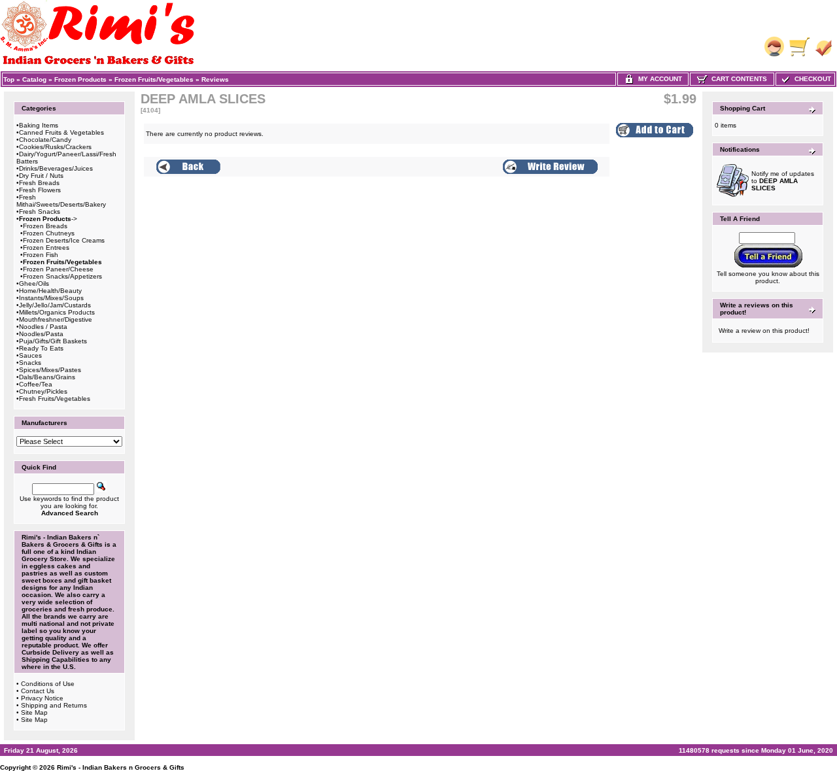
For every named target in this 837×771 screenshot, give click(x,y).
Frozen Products (80, 79)
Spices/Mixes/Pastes (50, 369)
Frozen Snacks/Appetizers (62, 276)
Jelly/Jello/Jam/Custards (55, 305)
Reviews (215, 79)
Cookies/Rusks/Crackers (55, 146)
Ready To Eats (41, 348)
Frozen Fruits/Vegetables (154, 79)
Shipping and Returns (54, 705)
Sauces (30, 355)
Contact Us (37, 690)
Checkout (811, 78)
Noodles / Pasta (43, 326)
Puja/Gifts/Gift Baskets (53, 341)
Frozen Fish (40, 254)
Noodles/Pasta (41, 333)
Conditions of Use (48, 683)
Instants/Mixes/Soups (51, 297)
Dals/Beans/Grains (47, 377)
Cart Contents (737, 78)
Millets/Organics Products (57, 312)
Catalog (34, 79)
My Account (658, 78)
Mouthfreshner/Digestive (55, 319)
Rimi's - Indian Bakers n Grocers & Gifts (120, 767)
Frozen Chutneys (49, 233)
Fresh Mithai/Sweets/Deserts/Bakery (61, 201)
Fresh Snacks (39, 211)
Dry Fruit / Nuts (41, 175)
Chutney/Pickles (43, 391)
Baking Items (38, 125)
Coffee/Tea (35, 384)
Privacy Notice (42, 698)
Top (8, 79)
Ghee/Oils (34, 283)
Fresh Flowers (40, 190)
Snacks (30, 362)
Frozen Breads (45, 226)
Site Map (34, 712)
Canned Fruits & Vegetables (61, 132)
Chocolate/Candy (45, 139)
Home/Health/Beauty (50, 290)
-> (48, 218)
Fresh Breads (39, 182)
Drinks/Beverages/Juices (56, 168)
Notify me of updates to (782, 181)
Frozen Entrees (46, 247)
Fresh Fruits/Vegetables (54, 398)
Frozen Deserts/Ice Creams (64, 240)
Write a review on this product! (764, 330)
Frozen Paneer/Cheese (58, 269)
